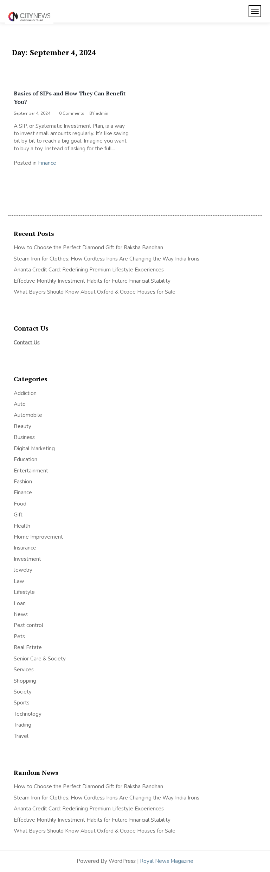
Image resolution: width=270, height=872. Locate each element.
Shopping (25, 680)
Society (23, 691)
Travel (21, 736)
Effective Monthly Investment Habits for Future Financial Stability (92, 280)
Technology (27, 713)
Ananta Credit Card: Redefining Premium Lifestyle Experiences (89, 269)
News (21, 614)
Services (24, 669)
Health (22, 525)
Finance (47, 163)
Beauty (22, 426)
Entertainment (31, 470)
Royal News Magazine (166, 861)
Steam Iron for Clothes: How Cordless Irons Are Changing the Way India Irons (106, 258)
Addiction (25, 393)
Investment (27, 559)
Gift (18, 514)
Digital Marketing (34, 448)
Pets (19, 636)
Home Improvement (38, 536)
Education (25, 459)
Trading (22, 724)
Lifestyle (24, 592)
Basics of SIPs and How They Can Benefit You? (70, 97)
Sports (22, 702)
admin (102, 113)
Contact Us (27, 342)
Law (19, 581)
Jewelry (23, 569)
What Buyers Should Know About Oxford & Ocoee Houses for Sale (94, 291)
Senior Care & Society (40, 658)
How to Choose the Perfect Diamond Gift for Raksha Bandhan (88, 247)
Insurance (25, 547)
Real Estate (28, 647)
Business (24, 437)
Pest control (28, 625)
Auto (20, 404)
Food (20, 503)
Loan (20, 603)
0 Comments (71, 113)
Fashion (23, 481)
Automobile (28, 415)
